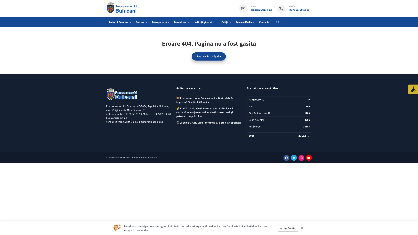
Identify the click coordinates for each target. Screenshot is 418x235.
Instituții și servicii (204, 22)
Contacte (264, 22)
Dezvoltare (180, 22)
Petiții (224, 22)
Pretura (140, 22)
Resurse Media (244, 22)
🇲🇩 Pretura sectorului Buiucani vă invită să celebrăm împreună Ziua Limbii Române (205, 100)
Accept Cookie (287, 228)
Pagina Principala (209, 56)
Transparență (159, 22)
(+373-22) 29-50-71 (299, 10)
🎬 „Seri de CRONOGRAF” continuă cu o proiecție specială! (208, 123)
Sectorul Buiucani (118, 22)
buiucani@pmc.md (261, 10)
